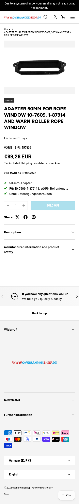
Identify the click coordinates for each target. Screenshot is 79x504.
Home (7, 29)
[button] (63, 17)
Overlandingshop (21, 487)
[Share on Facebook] (25, 217)
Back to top (39, 313)
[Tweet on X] (17, 217)
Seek (6, 494)
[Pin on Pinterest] (34, 217)
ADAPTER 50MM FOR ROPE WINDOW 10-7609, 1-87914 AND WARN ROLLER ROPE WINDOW (37, 33)
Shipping (26, 163)
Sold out (53, 205)
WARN (8, 147)
